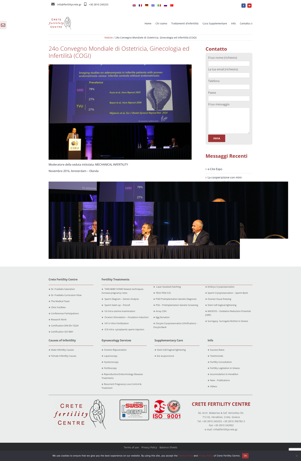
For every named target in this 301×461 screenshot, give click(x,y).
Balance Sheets (168, 447)
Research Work (59, 319)
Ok (245, 455)
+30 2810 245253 (98, 4)
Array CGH (161, 311)
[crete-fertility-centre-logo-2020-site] (60, 18)
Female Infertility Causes (63, 355)
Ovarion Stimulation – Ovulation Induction (126, 317)
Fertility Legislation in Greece (225, 368)
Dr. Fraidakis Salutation (63, 289)
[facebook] (243, 5)
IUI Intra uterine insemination (119, 311)
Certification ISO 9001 (62, 331)
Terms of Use (185, 455)
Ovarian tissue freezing (219, 298)
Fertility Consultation (221, 362)
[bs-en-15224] (134, 401)
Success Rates (217, 349)
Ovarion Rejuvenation (115, 349)
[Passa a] (134, 5)
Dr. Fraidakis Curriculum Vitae (66, 295)
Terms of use (131, 447)
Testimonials (216, 355)
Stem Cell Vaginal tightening (222, 305)
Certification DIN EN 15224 (64, 325)
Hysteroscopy (111, 362)
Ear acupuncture (165, 355)
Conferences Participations (65, 313)
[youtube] (249, 5)
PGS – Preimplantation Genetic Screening (177, 305)
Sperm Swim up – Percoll (117, 305)
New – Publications (220, 380)
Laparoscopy (110, 355)
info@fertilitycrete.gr (69, 4)
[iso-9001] (167, 401)
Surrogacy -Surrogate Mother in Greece (228, 321)
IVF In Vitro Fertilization (116, 323)
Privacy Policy (149, 447)
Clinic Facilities (58, 307)
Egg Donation (163, 317)
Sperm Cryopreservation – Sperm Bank (228, 292)
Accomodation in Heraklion (224, 374)
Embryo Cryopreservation (221, 286)
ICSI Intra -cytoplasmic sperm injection (124, 329)
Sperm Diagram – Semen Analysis (121, 298)
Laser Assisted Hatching (168, 286)
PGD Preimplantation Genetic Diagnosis (176, 298)
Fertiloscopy (110, 368)
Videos (213, 386)
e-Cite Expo (215, 169)
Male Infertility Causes (62, 349)
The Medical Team (60, 301)
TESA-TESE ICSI (163, 292)
